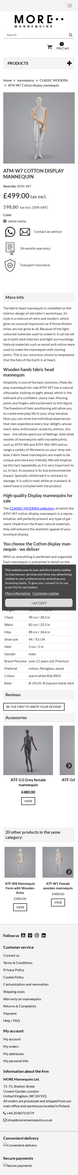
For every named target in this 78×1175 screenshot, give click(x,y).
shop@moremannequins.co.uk (29, 1120)
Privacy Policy (13, 970)
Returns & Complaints (19, 1006)
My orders (11, 1046)
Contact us (11, 955)
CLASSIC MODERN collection (32, 508)
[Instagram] (37, 936)
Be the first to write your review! (34, 707)
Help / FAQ (11, 1020)
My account (12, 1039)
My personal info (15, 1061)
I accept (39, 603)
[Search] (71, 35)
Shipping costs (14, 991)
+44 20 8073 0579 (20, 1113)
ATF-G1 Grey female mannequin (28, 782)
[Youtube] (23, 936)
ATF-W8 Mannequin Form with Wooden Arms (20, 888)
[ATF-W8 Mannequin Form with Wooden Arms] (20, 862)
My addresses (13, 1054)
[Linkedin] (44, 936)
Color (7, 215)
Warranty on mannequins (22, 999)
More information (18, 593)
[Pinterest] (30, 936)
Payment (10, 1013)
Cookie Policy (13, 977)
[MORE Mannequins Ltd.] (39, 21)
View (28, 801)
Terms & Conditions (17, 963)
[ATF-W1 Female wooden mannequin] (58, 862)
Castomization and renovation (26, 984)
